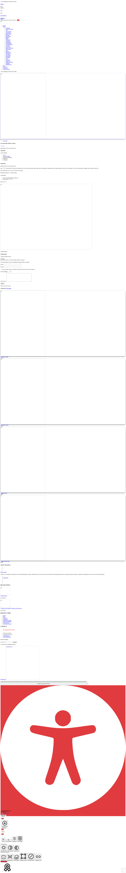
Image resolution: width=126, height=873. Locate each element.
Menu (2, 18)
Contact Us (5, 619)
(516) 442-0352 (6, 635)
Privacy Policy (6, 622)
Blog (4, 616)
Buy (3, 150)
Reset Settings (4, 861)
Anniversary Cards (4, 425)
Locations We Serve (7, 623)
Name (2, 264)
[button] (87, 683)
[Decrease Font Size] (2, 818)
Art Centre (5, 140)
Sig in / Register (3, 15)
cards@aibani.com (7, 637)
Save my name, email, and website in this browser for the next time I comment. (18, 269)
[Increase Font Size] (2, 814)
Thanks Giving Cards (5, 561)
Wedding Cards (4, 493)
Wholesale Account (7, 620)
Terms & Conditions (7, 621)
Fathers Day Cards (4, 356)
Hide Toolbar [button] (3, 815)
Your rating (3, 271)
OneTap (7, 813)
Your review (3, 281)
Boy (4, 156)
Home (4, 615)
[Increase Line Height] (2, 829)
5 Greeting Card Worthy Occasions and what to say (11, 608)
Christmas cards (4, 595)
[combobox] (44, 683)
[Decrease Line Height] (2, 834)
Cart (1, 10)
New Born (7, 156)
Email (2, 266)
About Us (5, 618)
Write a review (3, 254)
